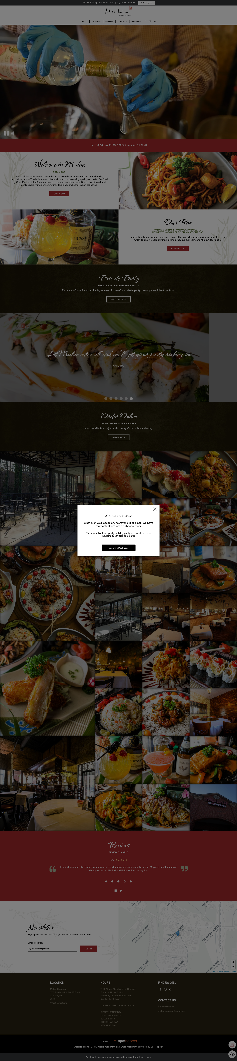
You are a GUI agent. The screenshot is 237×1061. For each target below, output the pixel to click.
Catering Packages (119, 547)
